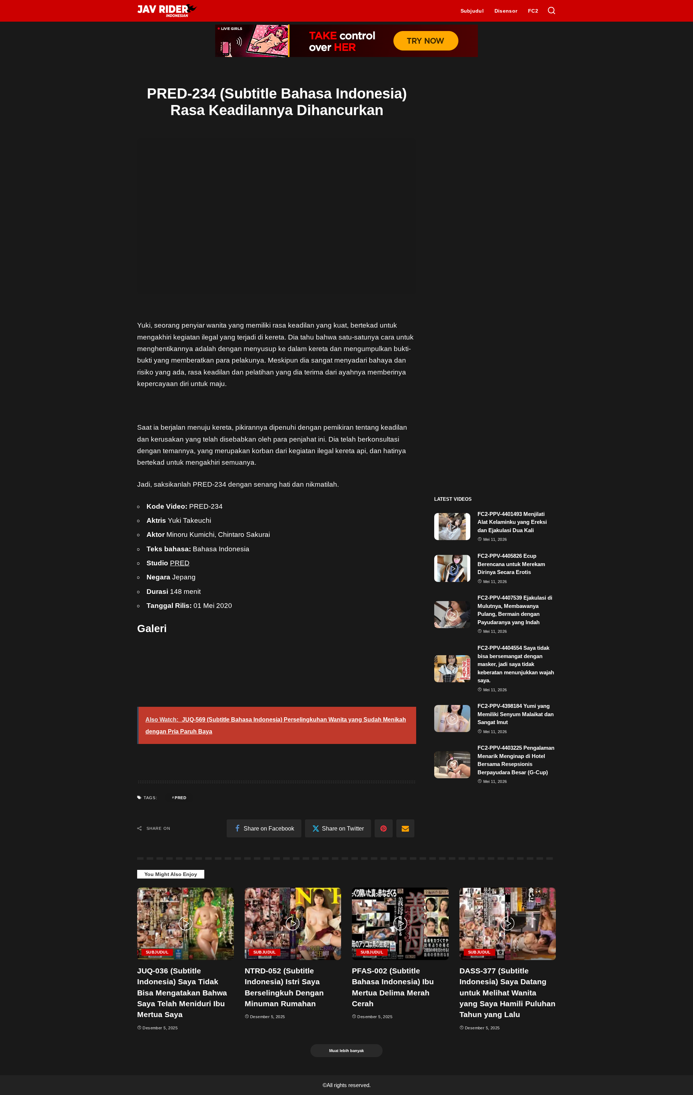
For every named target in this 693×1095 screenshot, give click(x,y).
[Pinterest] (384, 828)
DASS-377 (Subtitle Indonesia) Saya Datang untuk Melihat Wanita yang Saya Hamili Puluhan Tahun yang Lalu (507, 993)
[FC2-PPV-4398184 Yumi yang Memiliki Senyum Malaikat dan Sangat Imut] (452, 718)
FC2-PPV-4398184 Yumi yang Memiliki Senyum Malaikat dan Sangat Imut (516, 714)
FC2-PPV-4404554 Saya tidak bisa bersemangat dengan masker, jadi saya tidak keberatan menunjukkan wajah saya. (516, 664)
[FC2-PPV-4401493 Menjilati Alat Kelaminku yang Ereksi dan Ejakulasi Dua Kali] (452, 526)
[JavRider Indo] (167, 11)
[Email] (405, 828)
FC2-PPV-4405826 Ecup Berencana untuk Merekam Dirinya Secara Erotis (511, 564)
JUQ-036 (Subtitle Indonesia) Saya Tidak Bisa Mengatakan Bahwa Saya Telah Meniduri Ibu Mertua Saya (182, 993)
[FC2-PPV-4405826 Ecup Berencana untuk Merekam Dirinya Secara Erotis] (452, 568)
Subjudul (157, 952)
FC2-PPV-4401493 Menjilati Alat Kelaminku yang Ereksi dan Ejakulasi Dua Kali (512, 522)
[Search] (551, 11)
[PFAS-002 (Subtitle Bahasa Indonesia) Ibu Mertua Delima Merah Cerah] (400, 924)
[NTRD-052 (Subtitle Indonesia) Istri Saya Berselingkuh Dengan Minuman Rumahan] (293, 924)
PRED (179, 563)
